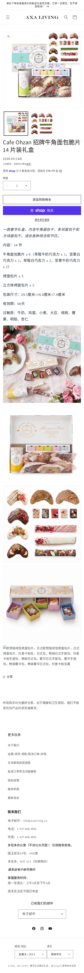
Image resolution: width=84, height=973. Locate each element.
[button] (8, 17)
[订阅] (61, 914)
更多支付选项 (42, 219)
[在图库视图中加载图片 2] (42, 124)
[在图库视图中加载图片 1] (16, 124)
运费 (28, 164)
